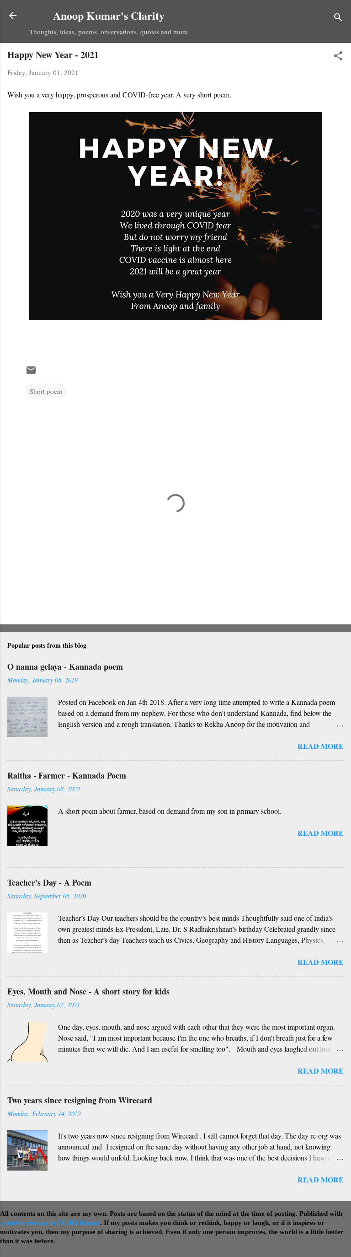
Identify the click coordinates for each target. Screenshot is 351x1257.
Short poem (46, 391)
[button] (338, 57)
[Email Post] (31, 372)
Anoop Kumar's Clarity (109, 15)
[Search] (338, 18)
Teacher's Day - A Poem (49, 882)
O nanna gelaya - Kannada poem (65, 666)
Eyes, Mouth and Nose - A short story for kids (88, 991)
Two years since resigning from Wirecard (79, 1100)
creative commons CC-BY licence (50, 1222)
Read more (321, 746)
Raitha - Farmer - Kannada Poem (66, 775)
